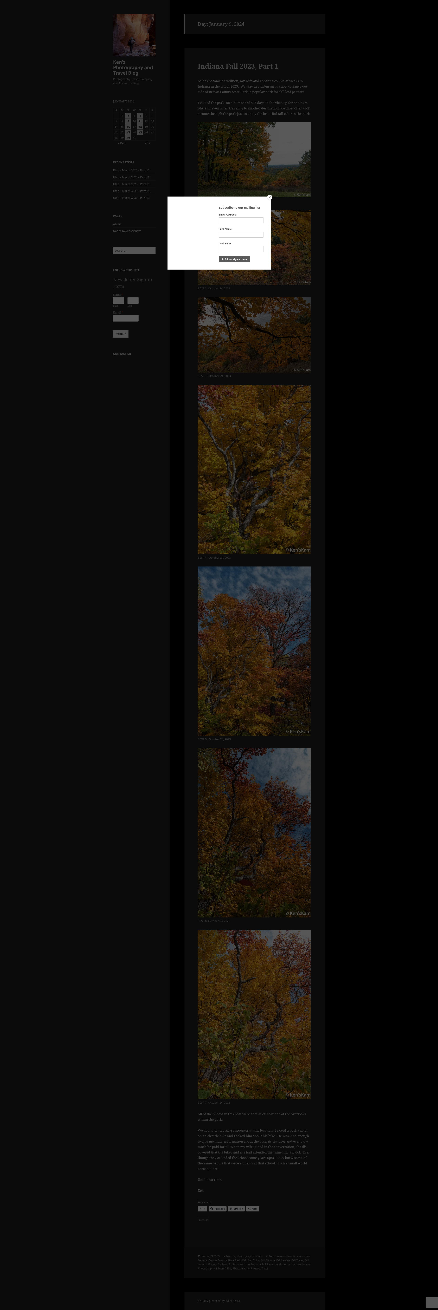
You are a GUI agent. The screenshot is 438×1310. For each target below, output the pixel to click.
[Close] (269, 197)
